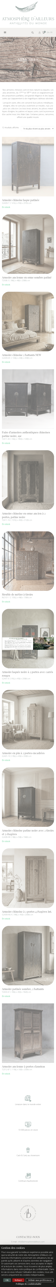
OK (7, 1280)
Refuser (18, 1280)
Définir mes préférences (39, 1280)
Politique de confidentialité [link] (28, 1283)
